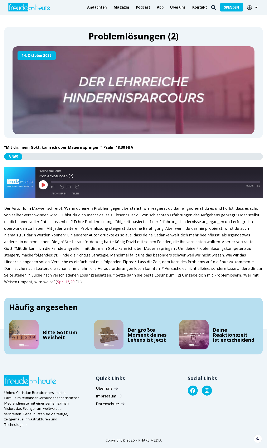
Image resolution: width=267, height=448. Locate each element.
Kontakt (199, 7)
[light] (258, 439)
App (160, 7)
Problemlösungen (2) (133, 36)
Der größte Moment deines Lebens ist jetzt (147, 334)
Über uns (177, 7)
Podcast (143, 7)
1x (69, 186)
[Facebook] (193, 391)
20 (72, 281)
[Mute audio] (54, 187)
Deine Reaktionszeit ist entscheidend (233, 334)
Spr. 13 (63, 281)
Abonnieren (59, 193)
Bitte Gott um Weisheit (60, 335)
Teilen (75, 193)
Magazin (121, 7)
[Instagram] (207, 391)
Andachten (97, 7)
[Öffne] (256, 7)
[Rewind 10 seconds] (62, 187)
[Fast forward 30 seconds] (78, 187)
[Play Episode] (43, 184)
